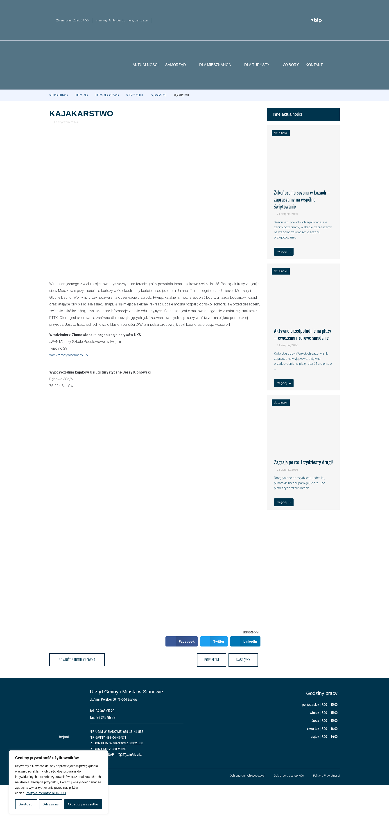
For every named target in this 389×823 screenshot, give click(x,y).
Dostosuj (26, 804)
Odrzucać (51, 804)
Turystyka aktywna (107, 95)
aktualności (280, 133)
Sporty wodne (134, 95)
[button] (336, 65)
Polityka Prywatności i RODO (46, 793)
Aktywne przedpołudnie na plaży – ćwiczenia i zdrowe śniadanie (302, 334)
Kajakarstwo (158, 95)
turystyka (81, 95)
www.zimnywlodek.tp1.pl (68, 355)
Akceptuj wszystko (83, 804)
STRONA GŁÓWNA (58, 95)
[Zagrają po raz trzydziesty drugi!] (303, 446)
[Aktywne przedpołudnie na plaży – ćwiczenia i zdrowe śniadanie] (303, 314)
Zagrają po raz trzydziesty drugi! (303, 461)
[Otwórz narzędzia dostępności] (336, 6)
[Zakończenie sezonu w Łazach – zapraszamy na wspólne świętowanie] (303, 176)
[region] (58, 782)
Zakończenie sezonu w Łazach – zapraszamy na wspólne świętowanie (302, 199)
